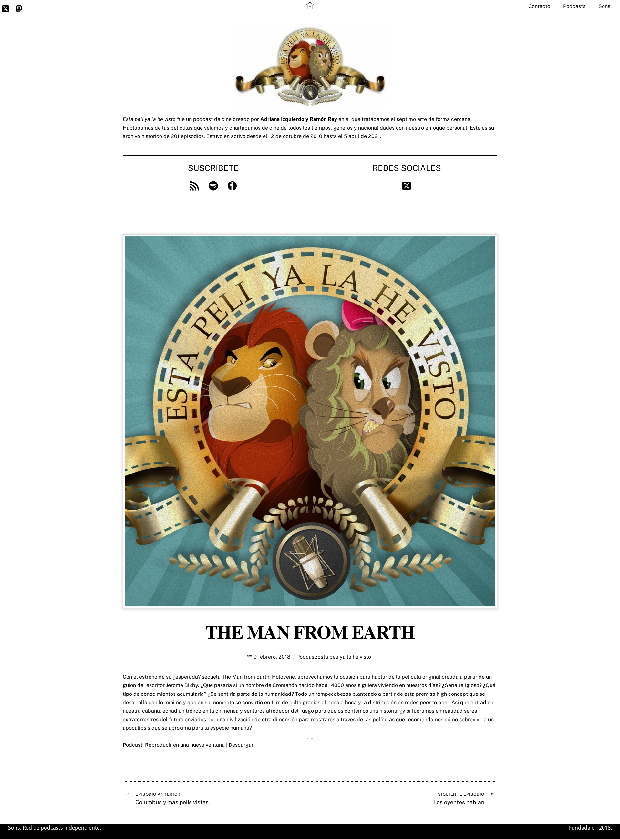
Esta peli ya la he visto (344, 657)
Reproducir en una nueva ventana (185, 745)
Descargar (241, 745)
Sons (604, 6)
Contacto (539, 6)
